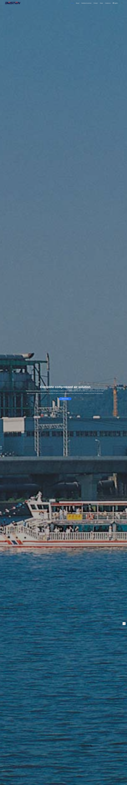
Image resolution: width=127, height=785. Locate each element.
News (101, 3)
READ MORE (65, 398)
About (77, 3)
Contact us (108, 3)
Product (96, 3)
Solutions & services (86, 3)
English (116, 3)
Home (72, 3)
